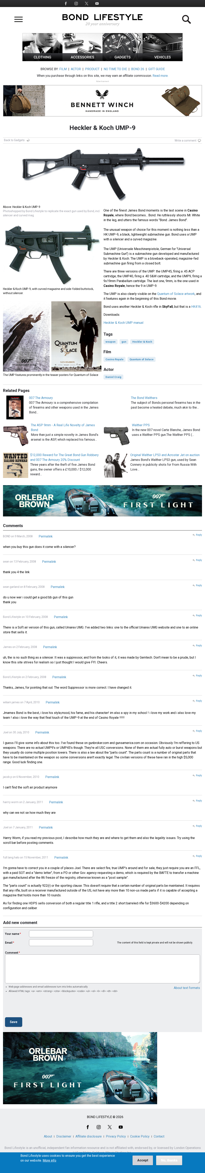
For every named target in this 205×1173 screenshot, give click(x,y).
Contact (159, 1136)
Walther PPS (141, 425)
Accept (142, 1160)
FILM (63, 69)
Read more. (160, 76)
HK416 (196, 307)
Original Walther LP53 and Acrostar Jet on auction (165, 455)
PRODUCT (92, 69)
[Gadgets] (122, 60)
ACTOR (76, 69)
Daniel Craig (113, 377)
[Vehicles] (163, 60)
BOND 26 (137, 69)
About (48, 1136)
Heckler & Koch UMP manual (123, 323)
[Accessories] (82, 60)
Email (8, 942)
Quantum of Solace (142, 359)
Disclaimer (63, 1136)
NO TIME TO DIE (115, 69)
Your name (12, 933)
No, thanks (169, 1160)
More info (49, 1160)
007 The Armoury (41, 398)
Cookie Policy (140, 1136)
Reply (199, 534)
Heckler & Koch (142, 341)
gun (124, 341)
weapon (111, 341)
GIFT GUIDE (156, 69)
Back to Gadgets (14, 140)
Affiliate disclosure (88, 1136)
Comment (11, 952)
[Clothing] (42, 60)
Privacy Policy (116, 1136)
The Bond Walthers (144, 398)
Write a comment (185, 140)
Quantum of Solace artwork (176, 294)
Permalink (46, 536)
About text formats (187, 988)
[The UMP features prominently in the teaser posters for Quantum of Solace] (52, 370)
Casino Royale (115, 359)
